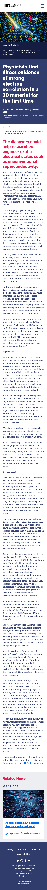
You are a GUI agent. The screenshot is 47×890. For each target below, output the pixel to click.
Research (17, 115)
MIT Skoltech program (32, 763)
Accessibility (23, 854)
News (6, 127)
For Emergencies (23, 884)
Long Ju (13, 334)
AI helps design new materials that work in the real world (22, 824)
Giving (10, 849)
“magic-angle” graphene (14, 193)
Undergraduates (26, 833)
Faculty (25, 115)
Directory (21, 849)
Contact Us (35, 849)
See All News (10, 786)
